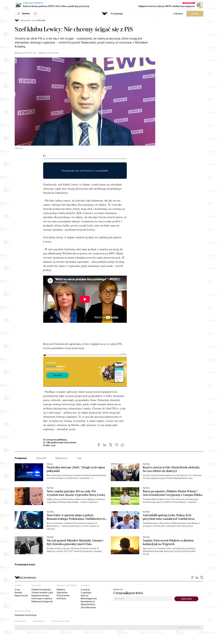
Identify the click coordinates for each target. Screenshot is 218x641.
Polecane (41, 458)
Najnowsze (61, 458)
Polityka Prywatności (41, 589)
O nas (17, 589)
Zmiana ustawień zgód (42, 592)
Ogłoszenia (62, 592)
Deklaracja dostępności (42, 601)
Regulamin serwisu (40, 595)
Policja (50, 464)
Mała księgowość (89, 598)
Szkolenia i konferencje (25, 615)
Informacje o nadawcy (41, 598)
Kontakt (18, 592)
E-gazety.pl (86, 592)
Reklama (61, 589)
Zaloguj (194, 13)
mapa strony (20, 621)
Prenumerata (63, 595)
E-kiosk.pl (85, 589)
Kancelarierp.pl (88, 601)
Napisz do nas (21, 595)
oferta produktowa (60, 621)
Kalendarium (38, 621)
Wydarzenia (117, 13)
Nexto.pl (84, 595)
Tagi (79, 458)
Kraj (33, 20)
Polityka (41, 20)
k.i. (44, 156)
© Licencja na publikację (55, 439)
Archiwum (61, 598)
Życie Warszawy (88, 607)
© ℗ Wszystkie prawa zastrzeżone (59, 442)
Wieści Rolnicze (88, 604)
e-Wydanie (178, 13)
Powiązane (21, 458)
